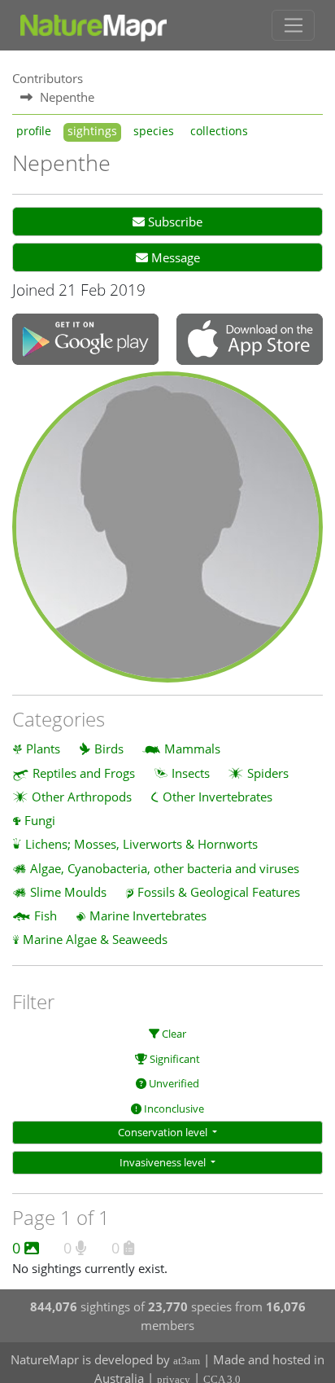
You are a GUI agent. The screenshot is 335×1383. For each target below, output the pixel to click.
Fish (45, 915)
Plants (43, 748)
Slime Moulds (68, 892)
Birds (109, 748)
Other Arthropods (82, 796)
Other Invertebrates (217, 796)
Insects (191, 773)
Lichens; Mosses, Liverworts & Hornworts (141, 844)
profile (33, 131)
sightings (92, 131)
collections (219, 131)
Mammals (192, 748)
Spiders (268, 773)
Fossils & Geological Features (218, 892)
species (153, 131)
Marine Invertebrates (148, 915)
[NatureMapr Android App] (85, 341)
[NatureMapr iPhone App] (249, 340)
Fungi (39, 820)
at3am (186, 1360)
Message (174, 257)
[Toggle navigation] (293, 25)
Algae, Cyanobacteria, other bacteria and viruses (164, 868)
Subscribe (173, 221)
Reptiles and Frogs (84, 773)
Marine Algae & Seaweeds (95, 939)
